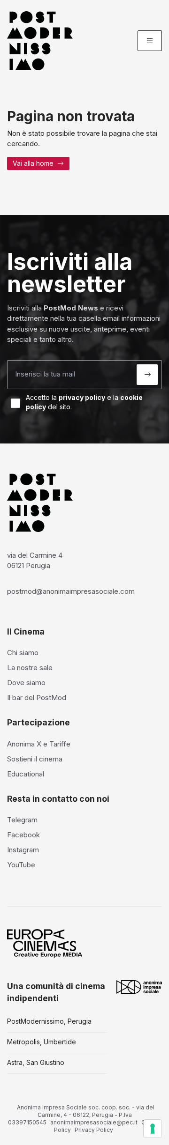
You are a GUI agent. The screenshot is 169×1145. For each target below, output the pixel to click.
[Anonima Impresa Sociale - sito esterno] (139, 987)
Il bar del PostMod (36, 697)
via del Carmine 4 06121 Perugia (34, 560)
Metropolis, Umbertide (41, 1042)
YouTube (21, 864)
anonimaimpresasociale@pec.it (94, 1122)
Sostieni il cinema (34, 758)
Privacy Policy (94, 1129)
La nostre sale (30, 667)
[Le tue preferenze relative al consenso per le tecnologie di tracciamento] (152, 1129)
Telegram (22, 819)
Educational (25, 773)
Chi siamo (22, 652)
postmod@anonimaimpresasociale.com (71, 591)
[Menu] (150, 40)
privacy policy (82, 397)
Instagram (23, 849)
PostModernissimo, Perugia (49, 1021)
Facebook (23, 834)
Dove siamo (26, 682)
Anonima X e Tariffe (38, 743)
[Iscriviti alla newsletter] (147, 374)
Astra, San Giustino (35, 1062)
